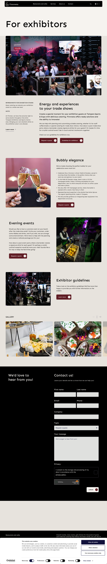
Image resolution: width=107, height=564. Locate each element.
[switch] (48, 560)
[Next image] (100, 317)
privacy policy (61, 475)
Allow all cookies (93, 542)
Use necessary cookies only (93, 553)
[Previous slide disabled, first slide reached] (94, 317)
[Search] (91, 4)
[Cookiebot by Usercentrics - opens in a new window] (11, 561)
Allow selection (93, 547)
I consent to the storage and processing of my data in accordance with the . (72, 472)
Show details (87, 560)
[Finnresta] (12, 4)
